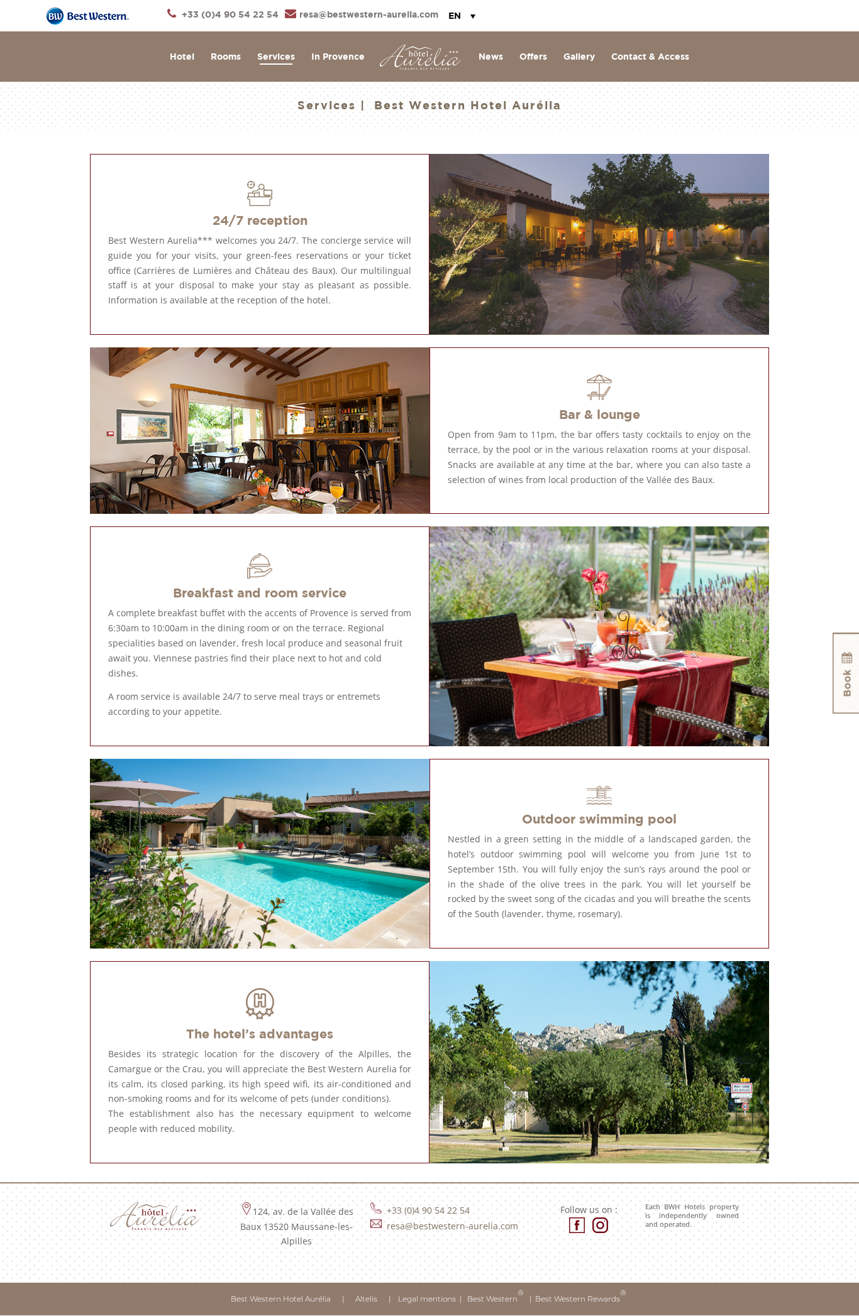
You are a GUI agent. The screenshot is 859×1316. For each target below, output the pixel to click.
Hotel (182, 57)
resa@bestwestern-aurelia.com (451, 1226)
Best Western (494, 1295)
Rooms (226, 57)
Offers (533, 57)
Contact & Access (650, 57)
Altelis (366, 1298)
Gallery (579, 57)
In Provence (338, 57)
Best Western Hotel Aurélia (282, 1298)
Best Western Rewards (580, 1295)
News (491, 57)
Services (276, 57)
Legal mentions (427, 1298)
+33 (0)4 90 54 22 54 (428, 1210)
